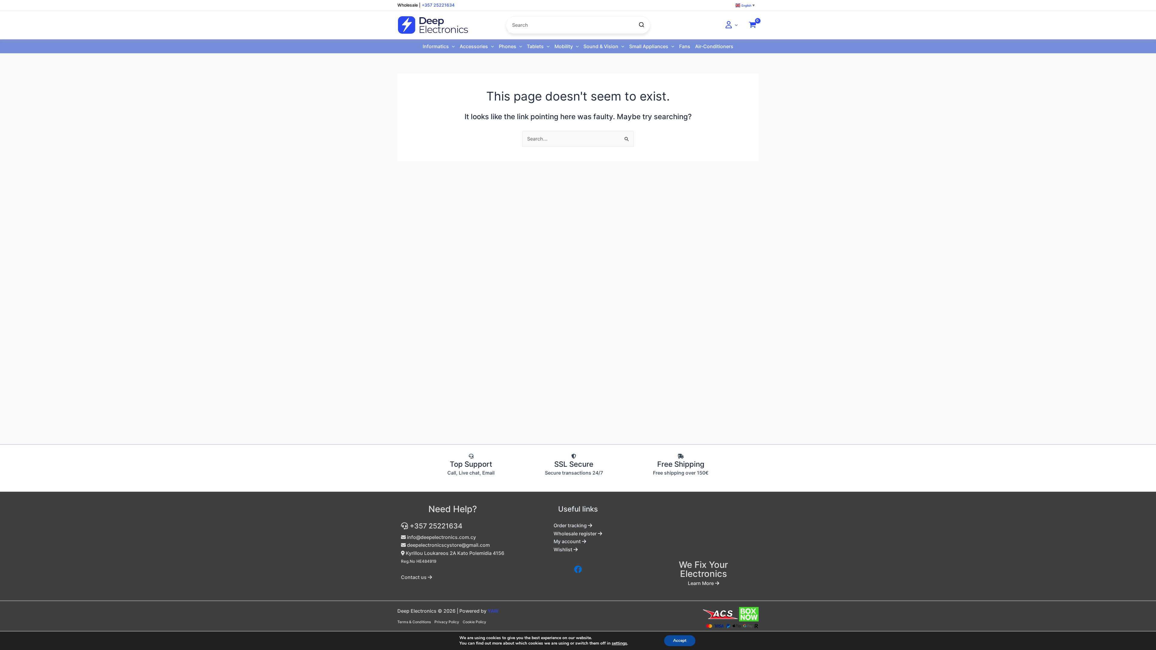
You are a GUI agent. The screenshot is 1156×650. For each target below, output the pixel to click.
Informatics (436, 46)
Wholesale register (576, 534)
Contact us (414, 577)
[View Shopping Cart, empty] (752, 25)
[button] (735, 25)
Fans (684, 46)
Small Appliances (648, 46)
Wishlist (563, 549)
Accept (679, 640)
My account (568, 541)
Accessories (474, 46)
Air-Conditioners (714, 46)
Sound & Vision (600, 46)
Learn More (701, 583)
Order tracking (571, 525)
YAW (493, 611)
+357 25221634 (438, 5)
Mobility (564, 46)
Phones (507, 46)
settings (619, 643)
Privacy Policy (446, 622)
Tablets (535, 46)
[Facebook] (578, 569)
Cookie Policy (474, 622)
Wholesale (407, 5)
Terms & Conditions (414, 622)
